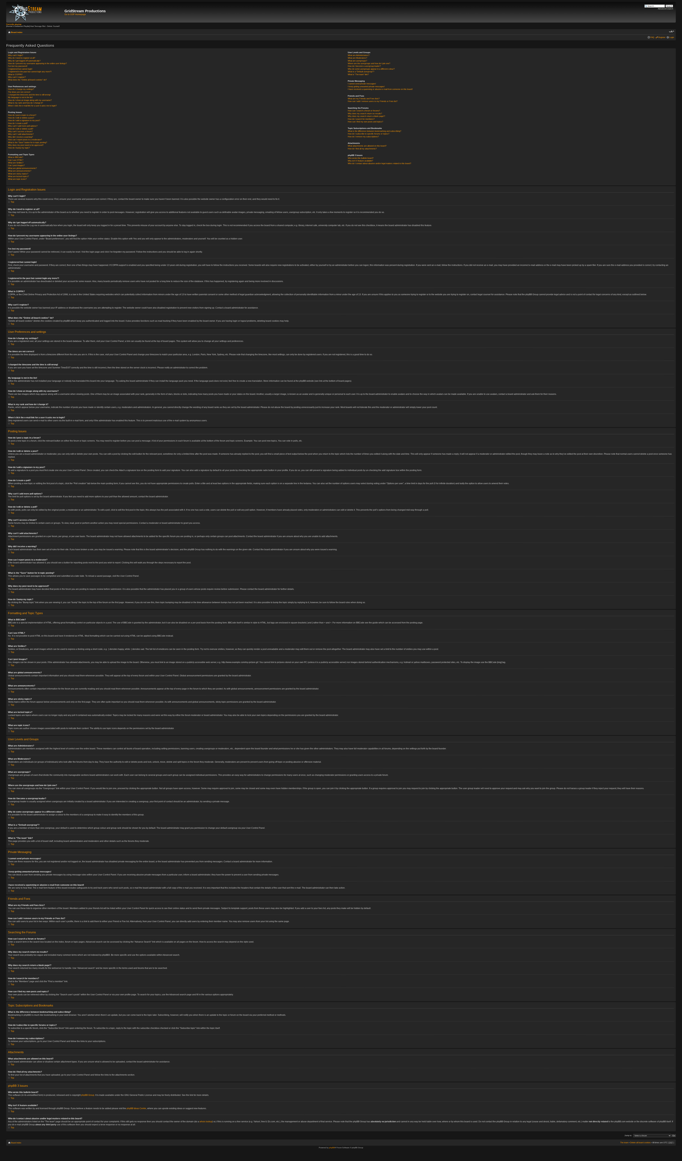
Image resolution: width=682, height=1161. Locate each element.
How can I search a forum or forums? (364, 111)
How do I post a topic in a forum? (22, 115)
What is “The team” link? (358, 74)
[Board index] (35, 12)
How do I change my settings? (21, 89)
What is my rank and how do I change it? (25, 103)
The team (624, 1142)
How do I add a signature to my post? (24, 120)
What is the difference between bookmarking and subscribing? (374, 131)
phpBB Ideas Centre (136, 1108)
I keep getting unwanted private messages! (366, 86)
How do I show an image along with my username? (30, 100)
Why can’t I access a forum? (20, 131)
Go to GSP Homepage (75, 14)
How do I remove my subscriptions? (363, 137)
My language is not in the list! (20, 97)
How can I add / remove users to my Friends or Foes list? (372, 101)
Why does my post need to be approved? (26, 145)
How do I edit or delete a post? (21, 118)
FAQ (652, 37)
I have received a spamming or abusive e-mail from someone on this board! (380, 89)
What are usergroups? (357, 61)
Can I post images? (16, 165)
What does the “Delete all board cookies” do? (27, 80)
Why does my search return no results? (365, 113)
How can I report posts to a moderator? (25, 140)
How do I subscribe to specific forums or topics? (368, 134)
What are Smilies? (15, 163)
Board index (16, 32)
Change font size (671, 31)
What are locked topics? (18, 176)
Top (12, 202)
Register (661, 37)
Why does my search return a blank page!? (366, 116)
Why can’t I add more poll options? (22, 126)
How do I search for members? (361, 119)
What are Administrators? (358, 55)
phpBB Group (87, 1095)
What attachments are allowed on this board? (367, 146)
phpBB (332, 1148)
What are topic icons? (17, 179)
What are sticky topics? (18, 174)
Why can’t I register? (17, 77)
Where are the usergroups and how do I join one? (369, 63)
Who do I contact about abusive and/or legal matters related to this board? (379, 163)
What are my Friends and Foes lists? (364, 99)
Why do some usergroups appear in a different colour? (371, 69)
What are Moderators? (357, 58)
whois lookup (206, 1121)
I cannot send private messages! (362, 84)
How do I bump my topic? (19, 148)
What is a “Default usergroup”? (361, 72)
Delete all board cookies (640, 1142)
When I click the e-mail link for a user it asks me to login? (32, 106)
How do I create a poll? (18, 123)
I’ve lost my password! (17, 66)
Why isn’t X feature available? (360, 161)
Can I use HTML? (15, 160)
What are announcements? (19, 171)
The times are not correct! (19, 92)
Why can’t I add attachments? (21, 134)
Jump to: (628, 1135)
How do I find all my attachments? (362, 149)
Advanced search (665, 9)
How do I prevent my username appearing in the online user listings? (37, 63)
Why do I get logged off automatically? (24, 61)
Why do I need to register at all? (21, 58)
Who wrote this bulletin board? (361, 158)
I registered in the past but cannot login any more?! (30, 72)
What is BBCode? (15, 157)
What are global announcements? (22, 168)
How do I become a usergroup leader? (364, 66)
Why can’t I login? (15, 55)
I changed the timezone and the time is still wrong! (29, 95)
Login (671, 37)
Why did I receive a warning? (20, 137)
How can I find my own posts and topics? (365, 122)
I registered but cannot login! (20, 69)
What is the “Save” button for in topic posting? (27, 142)
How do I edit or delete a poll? (20, 129)
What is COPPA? (15, 74)
